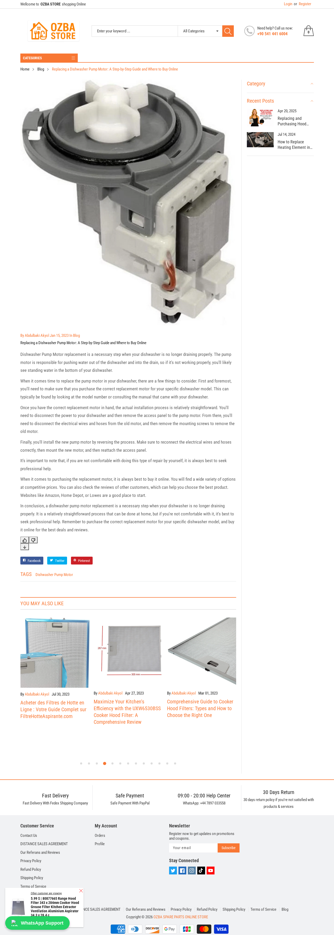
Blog (285, 909)
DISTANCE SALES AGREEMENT (44, 844)
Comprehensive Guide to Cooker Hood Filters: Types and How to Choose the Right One (127, 708)
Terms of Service (33, 886)
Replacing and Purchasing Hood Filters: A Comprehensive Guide (292, 121)
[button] (81, 763)
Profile (100, 844)
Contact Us (28, 835)
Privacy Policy (30, 860)
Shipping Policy (31, 877)
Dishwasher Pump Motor (54, 574)
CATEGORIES (32, 58)
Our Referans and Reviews (40, 852)
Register (302, 4)
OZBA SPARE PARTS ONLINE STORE (180, 917)
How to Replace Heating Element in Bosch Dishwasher (294, 144)
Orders (100, 835)
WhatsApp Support (42, 923)
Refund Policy (30, 869)
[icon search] (228, 31)
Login (288, 4)
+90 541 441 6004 (272, 33)
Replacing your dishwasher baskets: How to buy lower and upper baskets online (199, 672)
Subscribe (229, 848)
